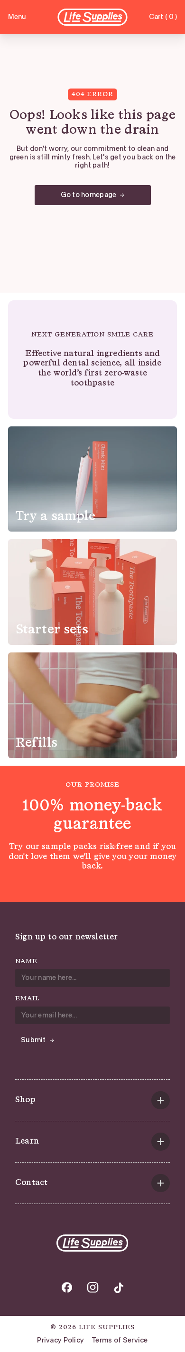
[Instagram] (93, 1287)
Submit (33, 1040)
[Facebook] (67, 1287)
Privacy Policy (60, 1340)
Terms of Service (120, 1340)
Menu (17, 16)
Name (26, 961)
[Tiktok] (118, 1287)
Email (27, 998)
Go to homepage (89, 194)
